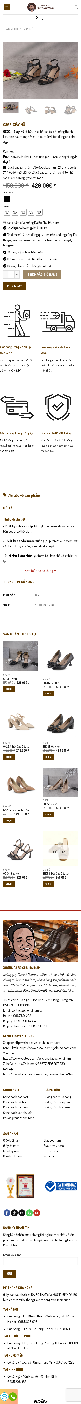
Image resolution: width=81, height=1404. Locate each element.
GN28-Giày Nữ (50, 683)
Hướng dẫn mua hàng (57, 1097)
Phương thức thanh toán (18, 1118)
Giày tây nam (11, 1151)
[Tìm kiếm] (76, 7)
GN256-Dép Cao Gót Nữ (56, 873)
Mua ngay (14, 286)
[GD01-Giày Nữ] (20, 656)
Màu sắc (8, 192)
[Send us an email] (21, 1212)
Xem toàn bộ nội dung (39, 571)
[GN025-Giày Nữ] (60, 721)
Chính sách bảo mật (15, 1097)
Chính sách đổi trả (14, 1102)
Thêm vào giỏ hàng (42, 274)
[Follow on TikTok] (14, 1212)
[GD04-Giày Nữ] (20, 848)
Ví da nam (50, 1156)
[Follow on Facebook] (7, 1212)
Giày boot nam (12, 1156)
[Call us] (29, 1212)
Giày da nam (11, 1146)
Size (6, 205)
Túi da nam (51, 1151)
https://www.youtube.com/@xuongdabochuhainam (37, 1058)
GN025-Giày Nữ (51, 746)
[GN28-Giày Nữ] (60, 658)
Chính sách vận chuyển (17, 1113)
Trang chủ (10, 29)
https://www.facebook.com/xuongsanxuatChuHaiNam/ (39, 1074)
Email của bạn (12, 1254)
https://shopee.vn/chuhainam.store (37, 1042)
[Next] (71, 70)
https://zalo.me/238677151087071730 (40, 1064)
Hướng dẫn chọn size (57, 1107)
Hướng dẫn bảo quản (57, 1102)
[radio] (7, 199)
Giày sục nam (52, 1140)
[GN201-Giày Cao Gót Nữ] (20, 785)
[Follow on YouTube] (36, 1212)
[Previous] (10, 70)
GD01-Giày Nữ (10, 678)
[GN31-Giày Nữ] (60, 782)
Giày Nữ (28, 29)
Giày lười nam (12, 1140)
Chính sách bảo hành (16, 1107)
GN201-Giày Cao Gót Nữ (16, 810)
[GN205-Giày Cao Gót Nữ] (20, 721)
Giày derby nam (54, 1146)
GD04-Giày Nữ (11, 873)
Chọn (9, 689)
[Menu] (7, 7)
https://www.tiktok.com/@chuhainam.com (47, 1048)
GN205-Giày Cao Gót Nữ (16, 746)
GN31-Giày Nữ (50, 804)
